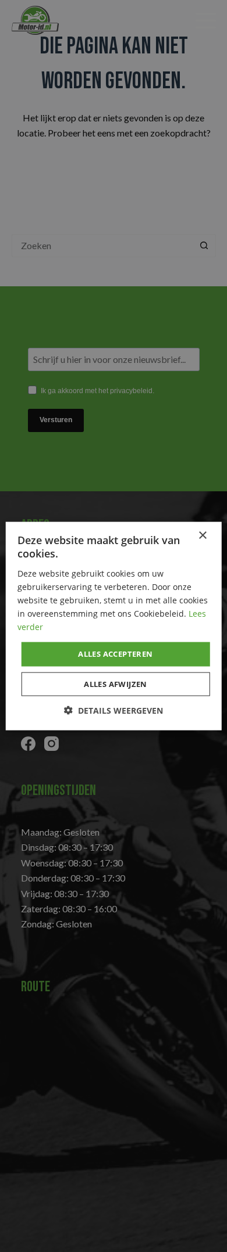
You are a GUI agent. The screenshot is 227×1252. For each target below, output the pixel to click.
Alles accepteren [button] (115, 654)
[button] (113, 709)
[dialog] (113, 626)
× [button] (202, 535)
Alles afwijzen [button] (115, 683)
